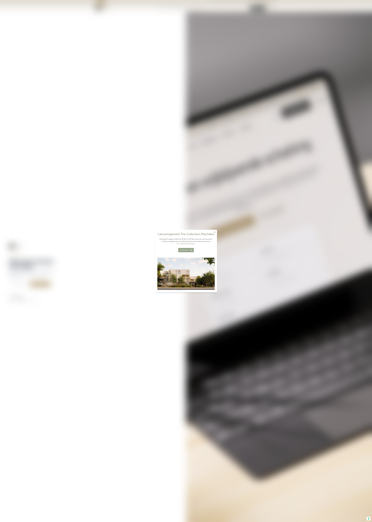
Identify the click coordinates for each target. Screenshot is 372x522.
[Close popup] (214, 232)
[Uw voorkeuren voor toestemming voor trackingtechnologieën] (368, 518)
